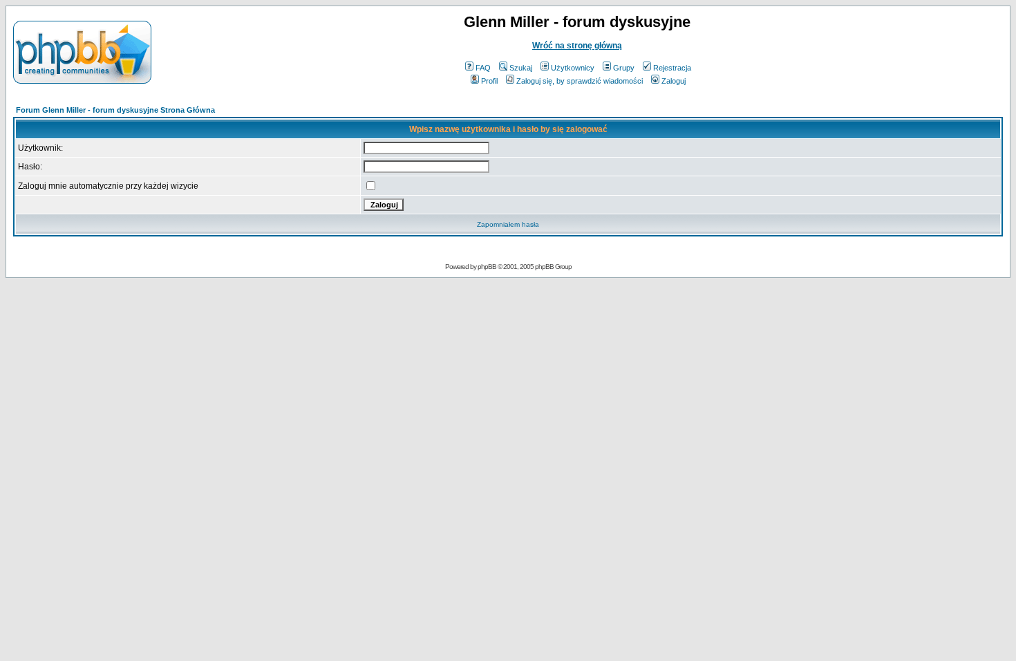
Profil (489, 81)
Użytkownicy (572, 68)
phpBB (487, 266)
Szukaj (520, 68)
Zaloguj (673, 81)
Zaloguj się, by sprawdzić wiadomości (579, 81)
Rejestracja (672, 68)
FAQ (483, 68)
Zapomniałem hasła (508, 224)
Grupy (623, 68)
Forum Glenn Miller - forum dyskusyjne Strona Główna (115, 110)
